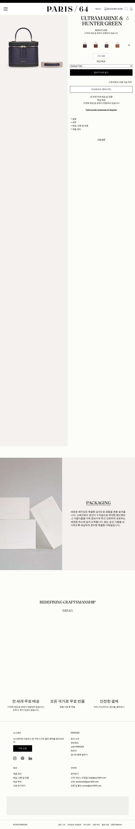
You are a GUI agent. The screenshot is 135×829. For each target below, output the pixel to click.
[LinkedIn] (30, 758)
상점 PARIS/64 (77, 746)
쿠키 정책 (86, 825)
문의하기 (75, 773)
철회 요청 (105, 825)
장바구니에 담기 (101, 72)
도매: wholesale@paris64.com (85, 781)
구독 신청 (22, 748)
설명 (74, 119)
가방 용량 (101, 139)
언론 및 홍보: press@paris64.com (86, 785)
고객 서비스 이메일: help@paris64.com (88, 777)
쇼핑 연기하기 (19, 785)
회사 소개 (75, 738)
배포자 (74, 750)
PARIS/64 (23, 825)
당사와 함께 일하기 (79, 754)
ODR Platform (116, 825)
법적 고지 (61, 825)
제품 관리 (76, 129)
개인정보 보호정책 (74, 825)
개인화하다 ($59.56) (101, 89)
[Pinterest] (22, 758)
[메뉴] (5, 9)
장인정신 (75, 742)
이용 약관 (96, 825)
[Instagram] (14, 758)
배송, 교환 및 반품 (80, 125)
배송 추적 (17, 781)
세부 (74, 122)
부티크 (98, 9)
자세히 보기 (67, 610)
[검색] (126, 9)
